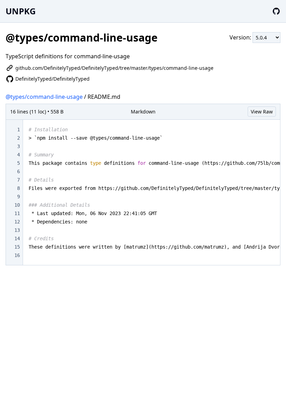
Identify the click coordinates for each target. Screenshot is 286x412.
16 (17, 255)
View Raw (262, 111)
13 (17, 230)
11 (17, 213)
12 (17, 222)
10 (17, 205)
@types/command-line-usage (44, 97)
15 (17, 247)
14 (17, 238)
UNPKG (21, 11)
